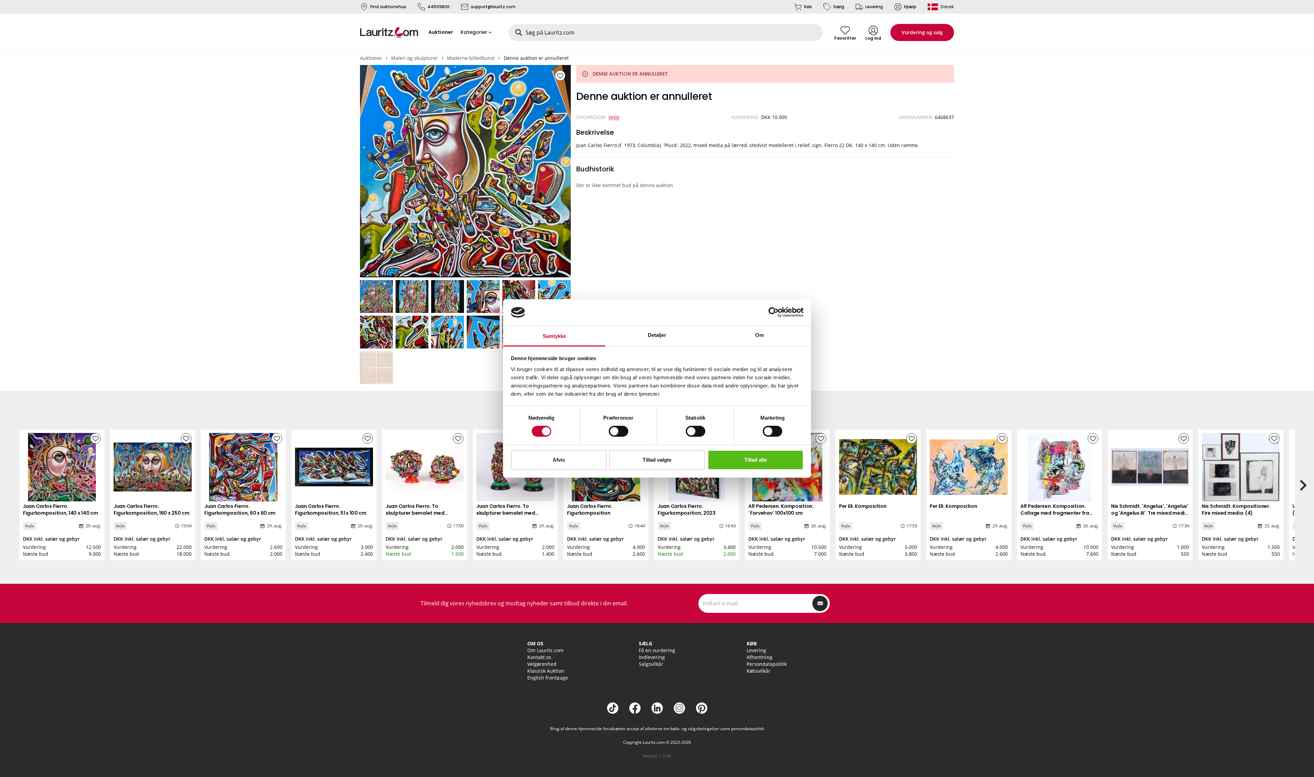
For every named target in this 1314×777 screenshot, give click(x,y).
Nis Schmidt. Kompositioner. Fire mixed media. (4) (1236, 509)
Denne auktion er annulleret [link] (536, 58)
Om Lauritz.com (545, 650)
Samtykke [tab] (554, 336)
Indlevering (652, 657)
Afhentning (759, 657)
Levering (874, 7)
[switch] (618, 431)
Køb (808, 7)
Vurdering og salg (922, 32)
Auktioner (371, 58)
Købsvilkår (758, 671)
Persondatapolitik (767, 664)
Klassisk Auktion (545, 671)
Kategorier (474, 32)
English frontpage (547, 677)
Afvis (559, 460)
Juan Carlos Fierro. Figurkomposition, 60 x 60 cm (239, 509)
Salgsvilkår (651, 664)
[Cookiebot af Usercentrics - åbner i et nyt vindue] (773, 312)
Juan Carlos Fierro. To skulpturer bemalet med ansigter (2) (415, 513)
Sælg (838, 7)
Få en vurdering (657, 650)
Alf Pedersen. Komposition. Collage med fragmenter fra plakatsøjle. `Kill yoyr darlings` (1056, 513)
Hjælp (910, 7)
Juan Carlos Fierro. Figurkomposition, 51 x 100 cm (330, 509)
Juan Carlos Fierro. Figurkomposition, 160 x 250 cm (152, 509)
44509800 (438, 7)
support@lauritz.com (493, 7)
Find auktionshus (388, 7)
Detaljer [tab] (657, 335)
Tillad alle (755, 460)
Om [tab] (759, 335)
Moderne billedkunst (471, 58)
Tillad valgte (657, 460)
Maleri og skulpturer (414, 58)
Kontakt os (539, 657)
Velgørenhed (541, 664)
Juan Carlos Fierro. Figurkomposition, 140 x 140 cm (60, 509)
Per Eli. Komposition (862, 506)
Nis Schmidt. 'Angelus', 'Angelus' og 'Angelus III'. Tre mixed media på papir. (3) (1149, 513)
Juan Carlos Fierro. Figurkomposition (590, 509)
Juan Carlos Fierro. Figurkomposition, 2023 (687, 509)
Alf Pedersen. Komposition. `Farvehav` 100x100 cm (781, 509)
